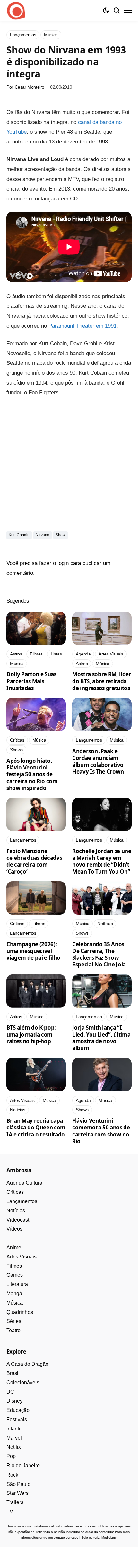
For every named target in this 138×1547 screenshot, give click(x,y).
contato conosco (66, 1537)
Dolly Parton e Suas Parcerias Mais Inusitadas (31, 681)
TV (9, 1511)
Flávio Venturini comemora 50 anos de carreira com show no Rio (101, 1131)
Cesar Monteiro (29, 87)
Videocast (17, 1220)
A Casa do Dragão (27, 1364)
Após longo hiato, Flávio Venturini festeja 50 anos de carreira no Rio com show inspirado (32, 774)
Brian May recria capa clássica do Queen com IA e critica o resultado (35, 1127)
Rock (12, 1475)
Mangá (14, 1293)
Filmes (14, 1266)
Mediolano (109, 1537)
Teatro (13, 1330)
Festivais (16, 1419)
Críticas (15, 1192)
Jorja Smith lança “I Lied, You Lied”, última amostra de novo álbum (101, 1038)
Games (14, 1275)
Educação (18, 1410)
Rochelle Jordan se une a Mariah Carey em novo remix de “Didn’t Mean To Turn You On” (101, 861)
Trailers (14, 1502)
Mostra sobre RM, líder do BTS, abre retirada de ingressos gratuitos (101, 681)
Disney (14, 1401)
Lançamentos (21, 1201)
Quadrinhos (19, 1312)
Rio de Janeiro (23, 1465)
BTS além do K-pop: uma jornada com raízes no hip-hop (31, 1034)
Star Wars (17, 1493)
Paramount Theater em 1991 (82, 326)
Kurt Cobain (19, 535)
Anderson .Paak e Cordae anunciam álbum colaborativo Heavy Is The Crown (98, 761)
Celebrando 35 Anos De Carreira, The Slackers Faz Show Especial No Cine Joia (99, 954)
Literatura (17, 1284)
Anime (13, 1247)
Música (14, 1303)
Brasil (13, 1373)
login (63, 563)
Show (60, 535)
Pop (11, 1456)
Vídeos (14, 1229)
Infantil (14, 1428)
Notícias (15, 1210)
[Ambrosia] (16, 10)
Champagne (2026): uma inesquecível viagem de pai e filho (33, 951)
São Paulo (18, 1484)
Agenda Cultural (25, 1182)
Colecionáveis (22, 1382)
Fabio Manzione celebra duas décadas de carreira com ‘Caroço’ (34, 861)
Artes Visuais (21, 1256)
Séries (13, 1321)
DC (10, 1392)
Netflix (13, 1447)
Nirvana (42, 535)
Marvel (14, 1438)
